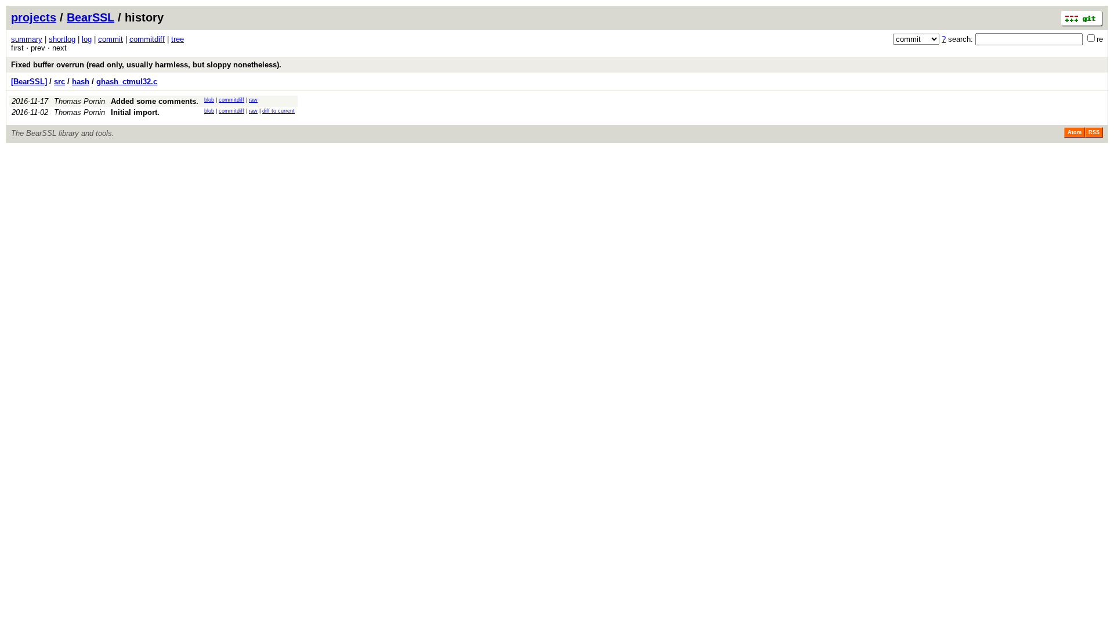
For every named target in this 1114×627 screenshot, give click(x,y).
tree (177, 39)
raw (253, 100)
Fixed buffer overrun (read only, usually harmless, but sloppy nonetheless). (146, 64)
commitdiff (147, 39)
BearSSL (90, 17)
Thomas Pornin (79, 101)
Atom (1075, 132)
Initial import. (135, 112)
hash (80, 81)
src (59, 81)
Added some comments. (154, 101)
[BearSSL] (29, 81)
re (1100, 39)
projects (33, 17)
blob (209, 100)
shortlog (62, 39)
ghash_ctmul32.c (126, 81)
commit (110, 39)
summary (26, 39)
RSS (1093, 132)
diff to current (278, 111)
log (87, 39)
